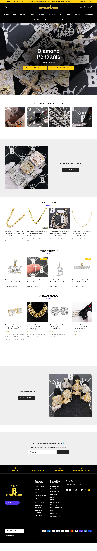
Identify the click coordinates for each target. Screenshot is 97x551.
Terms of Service (58, 535)
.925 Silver (37, 20)
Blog (51, 510)
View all (48, 205)
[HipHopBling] (48, 7)
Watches (42, 14)
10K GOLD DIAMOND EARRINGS (36, 65)
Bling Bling (53, 505)
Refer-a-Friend (54, 513)
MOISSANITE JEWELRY (48, 296)
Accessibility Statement (87, 535)
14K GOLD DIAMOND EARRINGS (61, 65)
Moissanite (60, 20)
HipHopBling (11, 535)
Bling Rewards (39, 486)
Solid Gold (89, 14)
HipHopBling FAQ (40, 515)
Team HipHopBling (40, 502)
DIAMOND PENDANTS (48, 251)
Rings (61, 14)
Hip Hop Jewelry (55, 502)
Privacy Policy (67, 535)
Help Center (54, 494)
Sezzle (37, 489)
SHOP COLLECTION (71, 169)
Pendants (32, 14)
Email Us (79, 485)
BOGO (6, 14)
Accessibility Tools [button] (55, 516)
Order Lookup (54, 491)
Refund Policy (76, 535)
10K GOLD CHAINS (48, 203)
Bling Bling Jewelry (56, 507)
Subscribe (63, 452)
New (14, 14)
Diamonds (48, 20)
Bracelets (78, 14)
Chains (22, 14)
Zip (36, 492)
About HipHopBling (40, 495)
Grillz (69, 14)
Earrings (52, 14)
